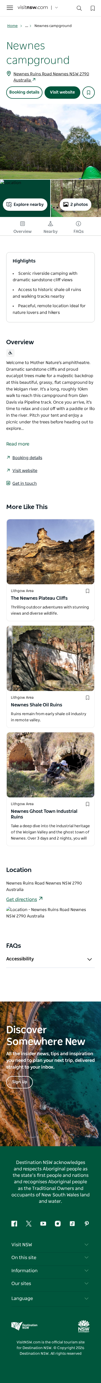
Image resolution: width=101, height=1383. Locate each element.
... (27, 26)
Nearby (51, 232)
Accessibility (20, 959)
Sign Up (19, 1082)
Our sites (21, 1283)
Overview (22, 232)
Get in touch (24, 483)
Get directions (21, 899)
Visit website (62, 92)
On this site (23, 1257)
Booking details (24, 92)
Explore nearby (29, 205)
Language (22, 1298)
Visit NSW (21, 1245)
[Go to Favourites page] (92, 7)
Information (24, 1271)
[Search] (79, 9)
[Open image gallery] (50, 141)
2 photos (79, 205)
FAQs (79, 232)
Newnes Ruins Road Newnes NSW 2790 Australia (51, 77)
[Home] (33, 7)
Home (12, 26)
